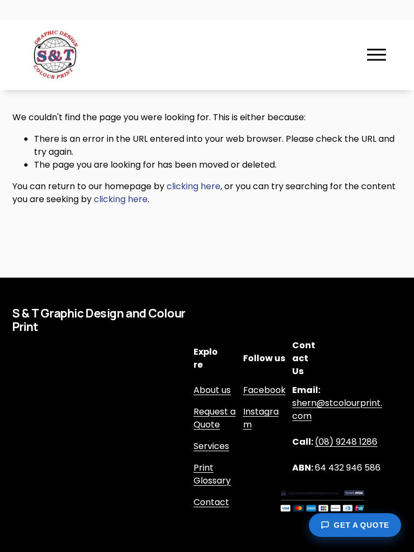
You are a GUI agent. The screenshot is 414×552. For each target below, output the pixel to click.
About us (212, 390)
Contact (211, 502)
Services (211, 446)
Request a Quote (215, 418)
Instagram (261, 418)
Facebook (264, 390)
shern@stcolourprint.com (337, 409)
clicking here (193, 186)
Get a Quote (361, 525)
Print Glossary (212, 474)
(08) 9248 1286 (346, 442)
